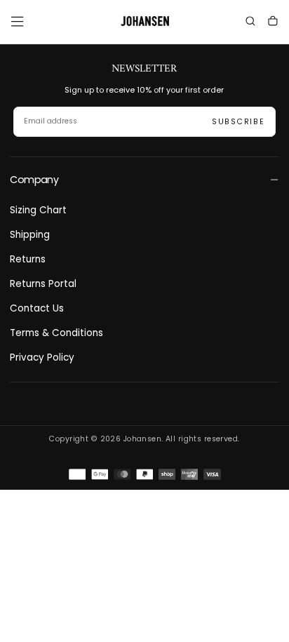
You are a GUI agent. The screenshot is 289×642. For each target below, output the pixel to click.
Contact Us (37, 308)
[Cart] (273, 22)
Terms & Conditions (56, 333)
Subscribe (238, 121)
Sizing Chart (38, 210)
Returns (28, 259)
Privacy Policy (42, 357)
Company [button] (34, 180)
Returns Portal (43, 283)
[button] (17, 21)
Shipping (30, 234)
